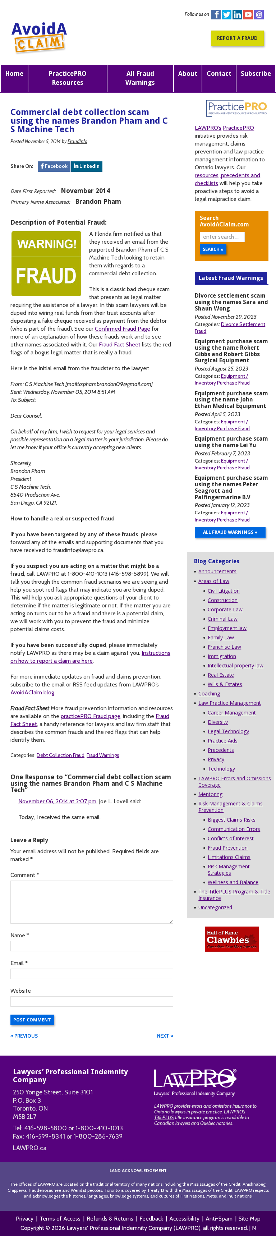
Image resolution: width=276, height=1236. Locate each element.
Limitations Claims (229, 857)
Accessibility (184, 1218)
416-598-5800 (45, 1128)
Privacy (216, 759)
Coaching (209, 693)
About (187, 73)
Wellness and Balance (233, 882)
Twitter (226, 14)
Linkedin (237, 14)
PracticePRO (238, 127)
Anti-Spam (219, 1218)
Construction (223, 600)
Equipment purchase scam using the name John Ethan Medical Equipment (231, 400)
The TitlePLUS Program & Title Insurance (234, 894)
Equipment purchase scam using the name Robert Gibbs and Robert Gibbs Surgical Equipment (231, 351)
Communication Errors (234, 829)
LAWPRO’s (208, 127)
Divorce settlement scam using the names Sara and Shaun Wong (231, 302)
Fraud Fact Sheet (120, 344)
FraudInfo (77, 141)
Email (19, 963)
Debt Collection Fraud (60, 755)
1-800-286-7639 (98, 1136)
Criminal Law (223, 618)
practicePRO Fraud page (90, 716)
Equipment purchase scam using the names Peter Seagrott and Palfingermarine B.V (231, 487)
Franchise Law (224, 646)
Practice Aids (223, 740)
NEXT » (165, 1036)
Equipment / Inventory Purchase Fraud (222, 379)
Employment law (227, 628)
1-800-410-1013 (99, 1128)
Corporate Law (225, 609)
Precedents (221, 749)
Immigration (222, 656)
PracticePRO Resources (68, 78)
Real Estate (221, 674)
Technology (221, 768)
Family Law (221, 637)
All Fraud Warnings (140, 78)
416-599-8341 (45, 1136)
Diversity (218, 721)
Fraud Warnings (103, 755)
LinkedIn (89, 166)
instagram (259, 14)
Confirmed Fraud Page (122, 328)
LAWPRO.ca (30, 1148)
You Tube (248, 14)
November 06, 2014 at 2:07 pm (57, 801)
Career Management (232, 712)
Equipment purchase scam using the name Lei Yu (231, 442)
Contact (219, 73)
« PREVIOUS (24, 1036)
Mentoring (210, 794)
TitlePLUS (164, 1117)
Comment (24, 875)
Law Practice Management (229, 702)
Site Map (250, 1218)
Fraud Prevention (228, 847)
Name (19, 935)
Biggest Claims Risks (232, 819)
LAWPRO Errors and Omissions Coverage (234, 781)
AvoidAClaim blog (32, 692)
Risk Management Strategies (229, 869)
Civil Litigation (224, 590)
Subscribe (256, 73)
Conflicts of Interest (231, 838)
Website (20, 990)
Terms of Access (60, 1218)
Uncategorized (215, 907)
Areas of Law (213, 581)
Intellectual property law (235, 665)
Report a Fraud (237, 38)
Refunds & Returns (110, 1218)
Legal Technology (228, 731)
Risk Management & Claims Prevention (230, 806)
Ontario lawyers (169, 1111)
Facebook (216, 14)
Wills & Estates (225, 684)
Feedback (151, 1218)
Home (14, 73)
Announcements (217, 571)
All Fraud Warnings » (230, 532)
